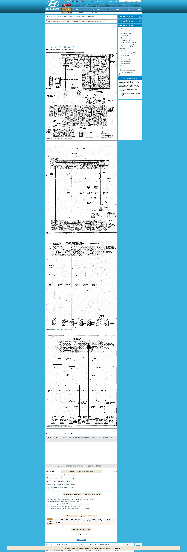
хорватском (89, 437)
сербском (83, 437)
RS (101, 545)
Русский (96, 1)
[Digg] (97, 466)
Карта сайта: (85, 545)
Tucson (126, 9)
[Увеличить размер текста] (60, 47)
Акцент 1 (67, 12)
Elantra (76, 9)
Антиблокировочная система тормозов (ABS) (61, 484)
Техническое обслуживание (127, 31)
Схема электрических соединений (63, 501)
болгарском (65, 437)
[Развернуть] (140, 17)
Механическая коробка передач (128, 52)
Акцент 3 (92, 12)
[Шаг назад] (47, 47)
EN (91, 545)
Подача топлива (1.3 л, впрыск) (128, 42)
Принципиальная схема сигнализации (64, 506)
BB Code (49, 523)
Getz (86, 9)
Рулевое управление (126, 61)
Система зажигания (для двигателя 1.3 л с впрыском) (60, 488)
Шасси (122, 58)
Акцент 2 (79, 12)
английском (59, 437)
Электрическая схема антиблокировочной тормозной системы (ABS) (71, 499)
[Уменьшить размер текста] (56, 47)
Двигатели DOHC (125, 37)
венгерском (110, 437)
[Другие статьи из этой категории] (69, 47)
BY (96, 545)
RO (106, 545)
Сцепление (123, 50)
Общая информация (126, 29)
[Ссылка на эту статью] (73, 47)
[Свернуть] (140, 25)
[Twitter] (72, 466)
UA (98, 545)
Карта (106, 1)
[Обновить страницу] (51, 47)
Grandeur (96, 9)
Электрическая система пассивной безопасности (69, 508)
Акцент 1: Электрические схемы (81, 471)
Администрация (120, 545)
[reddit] (99, 466)
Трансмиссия (124, 48)
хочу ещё (130, 97)
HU (113, 545)
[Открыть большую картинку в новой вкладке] (81, 53)
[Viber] (83, 466)
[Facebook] (69, 466)
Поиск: (116, 1)
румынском (94, 437)
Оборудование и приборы (127, 72)
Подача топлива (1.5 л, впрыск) (128, 44)
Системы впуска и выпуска (127, 40)
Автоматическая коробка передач (129, 53)
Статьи (101, 1)
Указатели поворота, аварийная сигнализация (62, 475)
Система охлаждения (126, 39)
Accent (66, 9)
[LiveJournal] (89, 466)
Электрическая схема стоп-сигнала (58, 481)
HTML (49, 521)
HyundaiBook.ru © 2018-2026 (55, 545)
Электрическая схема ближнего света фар (60, 478)
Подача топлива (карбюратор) (128, 46)
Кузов (122, 65)
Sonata (106, 9)
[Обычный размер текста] (64, 47)
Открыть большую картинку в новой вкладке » (59, 138)
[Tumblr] (91, 466)
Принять (117, 548)
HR (103, 545)
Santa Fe (116, 9)
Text (50, 519)
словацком (105, 437)
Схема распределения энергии (65, 497)
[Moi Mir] (78, 466)
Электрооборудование (127, 70)
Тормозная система (125, 63)
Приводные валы (125, 55)
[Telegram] (80, 466)
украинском (78, 437)
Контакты (111, 1)
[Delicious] (94, 466)
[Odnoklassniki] (75, 466)
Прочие (137, 9)
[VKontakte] (67, 466)
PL (108, 545)
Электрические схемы (126, 74)
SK (110, 545)
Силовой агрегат (125, 33)
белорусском (72, 437)
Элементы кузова (125, 67)
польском (100, 437)
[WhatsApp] (86, 466)
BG (94, 545)
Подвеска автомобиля (126, 60)
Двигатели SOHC (125, 35)
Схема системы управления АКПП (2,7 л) (68, 504)
